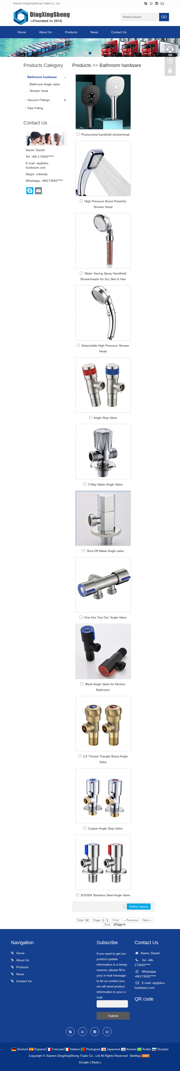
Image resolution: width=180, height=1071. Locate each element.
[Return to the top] (170, 72)
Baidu (95, 1062)
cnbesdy (42, 174)
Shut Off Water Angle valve (105, 551)
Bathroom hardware (120, 65)
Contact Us (119, 32)
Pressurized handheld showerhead (105, 134)
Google (84, 1062)
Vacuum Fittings (38, 100)
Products (71, 32)
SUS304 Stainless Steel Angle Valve (105, 895)
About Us (45, 32)
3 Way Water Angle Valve (105, 484)
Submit (113, 1016)
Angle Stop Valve (105, 417)
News (94, 32)
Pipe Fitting (35, 108)
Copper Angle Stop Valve (105, 828)
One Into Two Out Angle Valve (105, 617)
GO (164, 17)
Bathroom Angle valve (45, 84)
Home (22, 32)
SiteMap (135, 1055)
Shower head (39, 91)
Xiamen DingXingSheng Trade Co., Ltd (73, 1055)
